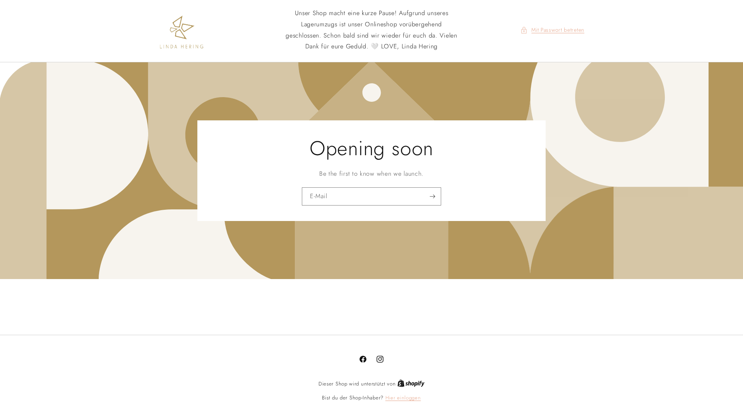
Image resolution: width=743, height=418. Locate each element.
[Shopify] (411, 383)
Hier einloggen (403, 397)
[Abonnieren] (432, 196)
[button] (552, 30)
